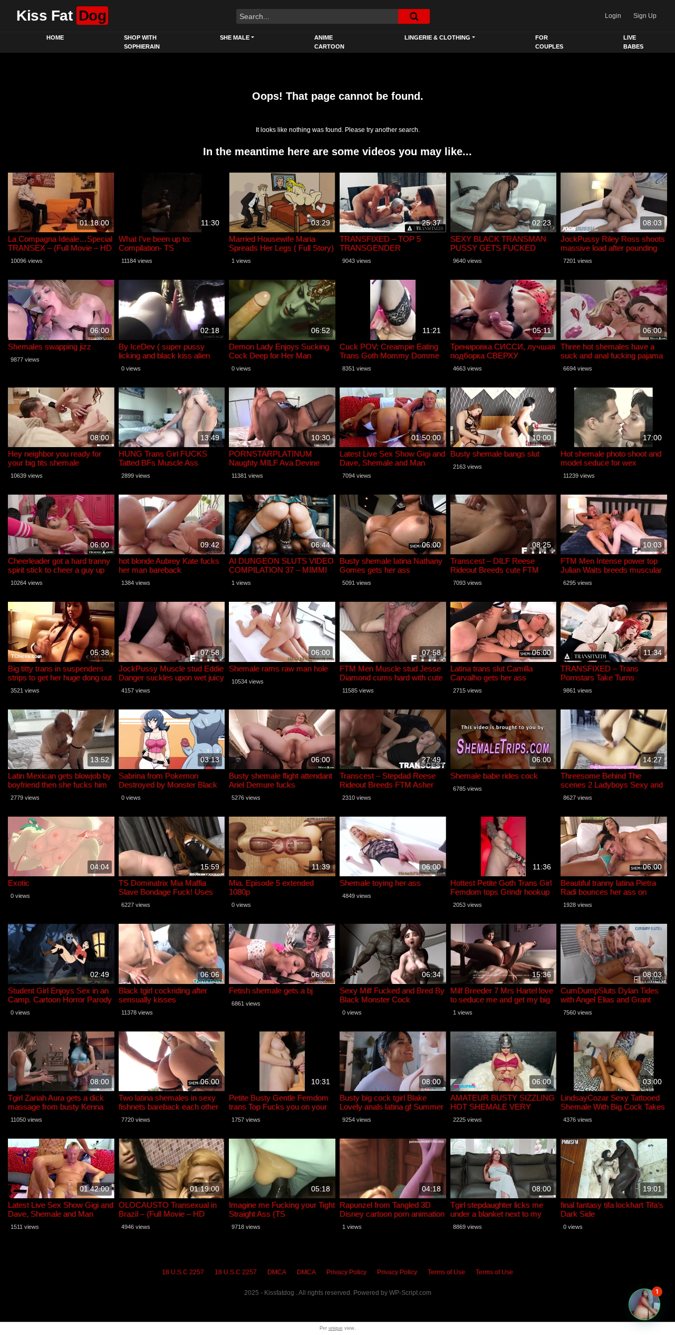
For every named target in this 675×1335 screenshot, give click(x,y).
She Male (234, 37)
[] (414, 16)
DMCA (276, 1272)
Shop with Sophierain (142, 42)
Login (613, 16)
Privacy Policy (346, 1272)
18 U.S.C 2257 (183, 1272)
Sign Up (645, 16)
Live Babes (633, 42)
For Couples (549, 42)
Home (55, 37)
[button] (644, 1304)
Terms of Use (446, 1272)
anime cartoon (329, 42)
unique (336, 1328)
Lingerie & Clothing (437, 37)
